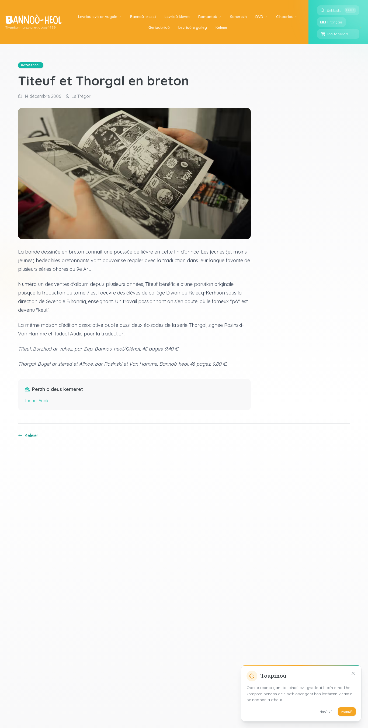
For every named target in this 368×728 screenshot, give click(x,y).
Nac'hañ (326, 711)
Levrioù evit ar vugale (97, 16)
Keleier (31, 435)
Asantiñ (347, 711)
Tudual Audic (37, 400)
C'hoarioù (284, 16)
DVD (259, 16)
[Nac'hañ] (353, 673)
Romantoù (207, 16)
